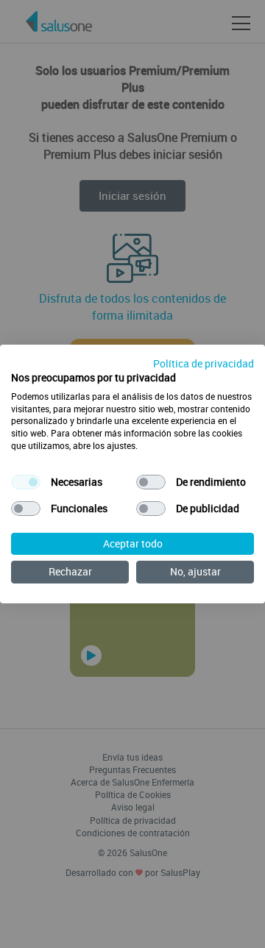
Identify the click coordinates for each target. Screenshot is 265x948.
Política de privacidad (203, 363)
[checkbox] (25, 482)
